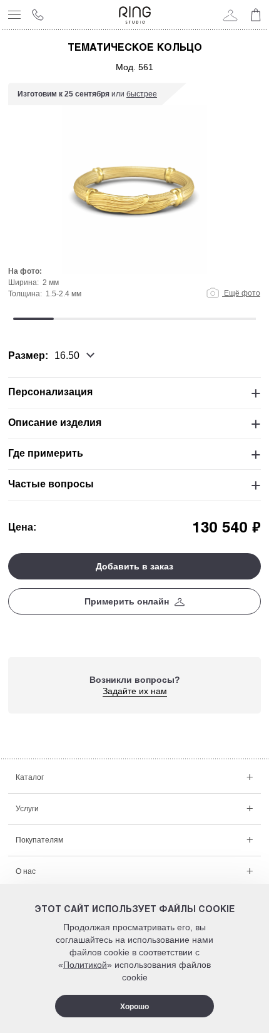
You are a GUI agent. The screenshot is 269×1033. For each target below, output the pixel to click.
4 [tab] (154, 319)
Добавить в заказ (134, 566)
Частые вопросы (51, 484)
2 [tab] (74, 319)
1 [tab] (33, 319)
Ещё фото (241, 293)
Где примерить (45, 453)
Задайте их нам (135, 691)
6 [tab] (235, 319)
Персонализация (50, 392)
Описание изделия (54, 422)
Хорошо (134, 1006)
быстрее (141, 94)
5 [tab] (195, 319)
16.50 (66, 355)
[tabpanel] (134, 197)
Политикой (85, 965)
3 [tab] (114, 319)
